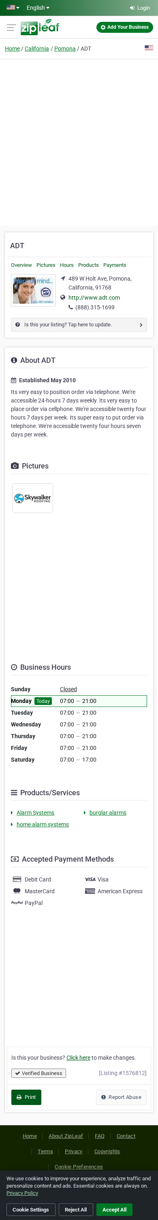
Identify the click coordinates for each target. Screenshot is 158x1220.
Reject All (76, 1210)
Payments (114, 265)
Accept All (114, 1210)
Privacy (74, 1151)
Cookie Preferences (79, 1167)
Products (88, 265)
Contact (126, 1136)
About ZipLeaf (66, 1136)
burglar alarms (108, 812)
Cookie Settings (31, 1210)
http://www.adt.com (94, 297)
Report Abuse (124, 1097)
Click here (78, 1057)
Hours (67, 265)
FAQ (100, 1136)
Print (29, 1097)
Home (12, 48)
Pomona (65, 48)
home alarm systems (43, 824)
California (37, 48)
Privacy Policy (22, 1193)
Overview (21, 265)
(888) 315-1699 (95, 307)
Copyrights (107, 1151)
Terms (45, 1151)
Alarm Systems (35, 812)
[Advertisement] (79, 141)
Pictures (46, 265)
